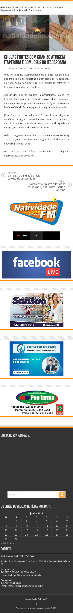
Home (6, 7)
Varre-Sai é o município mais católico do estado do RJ (24, 176)
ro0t (45, 599)
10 (26, 525)
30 (16, 539)
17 (26, 530)
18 (36, 530)
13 (57, 525)
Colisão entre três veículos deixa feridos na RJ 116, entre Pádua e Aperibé (46, 186)
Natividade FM (33, 599)
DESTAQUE (17, 7)
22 (6, 534)
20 (57, 530)
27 (57, 534)
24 (26, 534)
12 (46, 525)
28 (67, 534)
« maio (4, 543)
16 (16, 530)
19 (46, 530)
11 (36, 525)
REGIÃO (48, 68)
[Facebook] (36, 604)
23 (16, 534)
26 (46, 534)
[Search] (62, 495)
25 (36, 534)
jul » (12, 543)
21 (67, 530)
